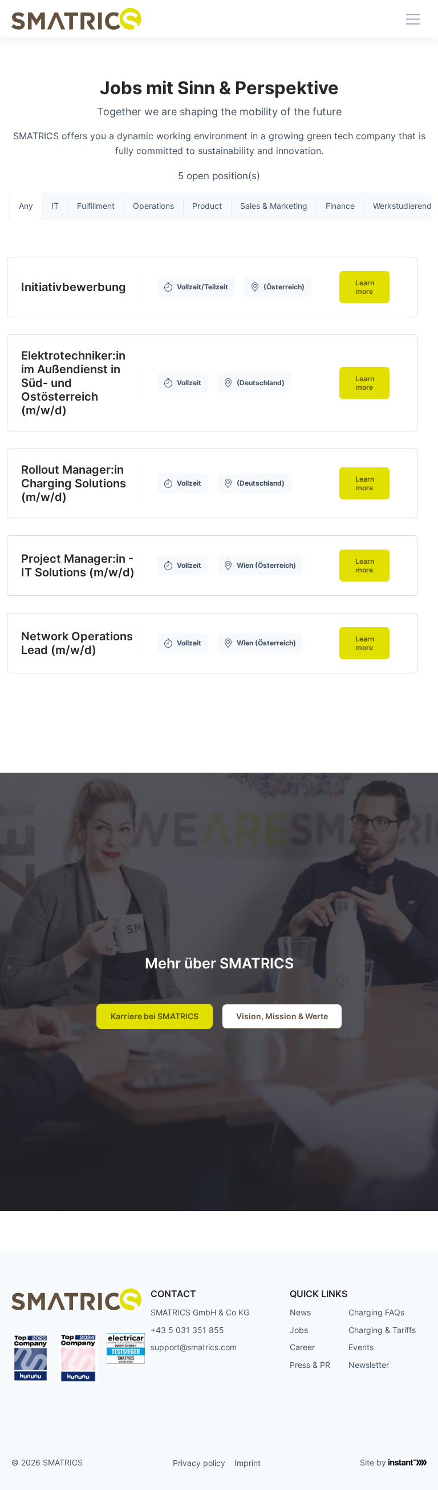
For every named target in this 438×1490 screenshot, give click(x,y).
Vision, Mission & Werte (282, 1016)
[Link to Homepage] (76, 18)
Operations (153, 206)
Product (207, 206)
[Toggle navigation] (413, 18)
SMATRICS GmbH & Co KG (200, 1312)
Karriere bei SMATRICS (154, 1016)
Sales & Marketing (273, 206)
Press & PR (310, 1365)
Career (302, 1347)
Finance (340, 206)
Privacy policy (199, 1463)
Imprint (247, 1463)
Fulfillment (96, 206)
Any (26, 206)
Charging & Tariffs (382, 1330)
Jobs (299, 1330)
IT (55, 206)
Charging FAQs (376, 1312)
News (300, 1312)
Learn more (364, 287)
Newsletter (368, 1365)
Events (361, 1347)
